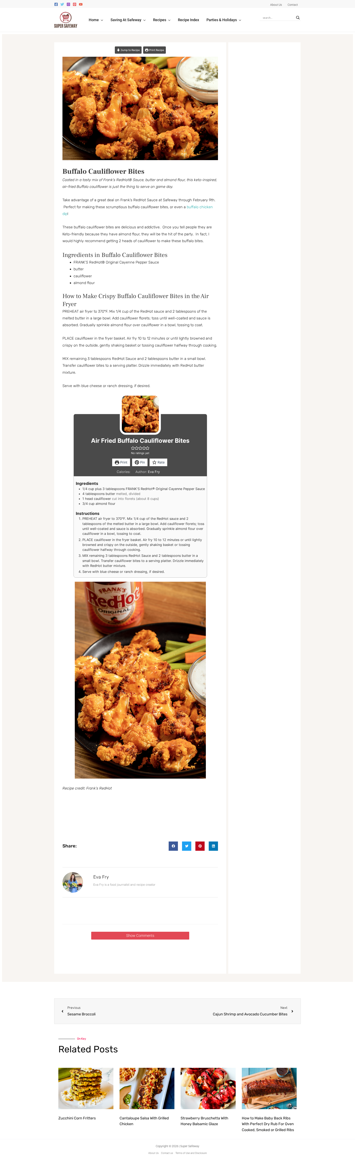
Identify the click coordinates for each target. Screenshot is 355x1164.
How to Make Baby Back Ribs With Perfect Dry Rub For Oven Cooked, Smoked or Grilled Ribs (268, 1124)
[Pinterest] (74, 4)
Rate (161, 462)
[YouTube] (81, 4)
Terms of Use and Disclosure (191, 1153)
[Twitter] (62, 4)
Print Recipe (156, 50)
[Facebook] (56, 4)
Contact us (167, 1153)
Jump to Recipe (130, 50)
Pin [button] (142, 462)
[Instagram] (68, 4)
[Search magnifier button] (298, 18)
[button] (101, 19)
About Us (153, 1153)
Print (123, 462)
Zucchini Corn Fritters (77, 1118)
